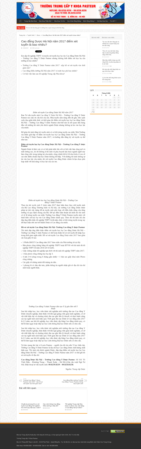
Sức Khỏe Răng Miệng (74, 21)
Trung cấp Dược (78, 369)
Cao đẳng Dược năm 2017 (66, 235)
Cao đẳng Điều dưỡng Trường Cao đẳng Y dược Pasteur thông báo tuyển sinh (72, 381)
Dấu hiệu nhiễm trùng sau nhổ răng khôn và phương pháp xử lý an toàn (111, 62)
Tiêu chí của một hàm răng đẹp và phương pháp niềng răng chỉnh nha (110, 52)
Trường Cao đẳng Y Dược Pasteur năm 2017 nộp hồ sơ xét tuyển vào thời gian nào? (33, 381)
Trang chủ (20, 21)
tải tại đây (76, 242)
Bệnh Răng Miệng (88, 21)
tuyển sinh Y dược (39, 205)
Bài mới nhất (95, 37)
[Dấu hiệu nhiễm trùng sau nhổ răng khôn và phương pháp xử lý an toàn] (96, 62)
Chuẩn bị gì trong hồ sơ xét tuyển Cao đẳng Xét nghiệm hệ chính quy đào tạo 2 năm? (31, 405)
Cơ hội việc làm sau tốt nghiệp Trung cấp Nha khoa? (44, 74)
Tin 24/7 (112, 21)
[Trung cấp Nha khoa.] (70, 10)
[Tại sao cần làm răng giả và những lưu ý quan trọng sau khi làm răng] (96, 44)
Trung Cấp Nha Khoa (30, 21)
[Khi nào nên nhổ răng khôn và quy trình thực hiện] (96, 71)
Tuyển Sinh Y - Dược (33, 35)
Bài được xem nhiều (108, 37)
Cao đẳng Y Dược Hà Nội (51, 115)
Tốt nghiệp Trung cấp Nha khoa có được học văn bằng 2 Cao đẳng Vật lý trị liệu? (74, 405)
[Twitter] (108, 431)
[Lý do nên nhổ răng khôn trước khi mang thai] (96, 80)
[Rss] (102, 431)
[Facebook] (106, 431)
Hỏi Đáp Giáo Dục (102, 21)
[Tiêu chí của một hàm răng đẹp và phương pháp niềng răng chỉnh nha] (96, 53)
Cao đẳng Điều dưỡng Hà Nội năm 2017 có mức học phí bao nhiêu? (50, 71)
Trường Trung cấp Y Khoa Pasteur (27, 438)
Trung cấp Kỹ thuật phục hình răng (32, 435)
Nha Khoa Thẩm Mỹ (45, 21)
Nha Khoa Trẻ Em (59, 21)
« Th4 (92, 112)
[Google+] (104, 431)
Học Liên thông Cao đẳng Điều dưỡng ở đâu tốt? (51, 405)
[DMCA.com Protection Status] (117, 431)
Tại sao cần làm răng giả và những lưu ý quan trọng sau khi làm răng (45, 28)
